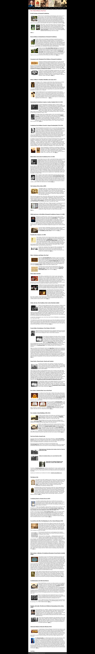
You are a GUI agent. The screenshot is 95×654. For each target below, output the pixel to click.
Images (40, 8)
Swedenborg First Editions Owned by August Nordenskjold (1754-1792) (46, 125)
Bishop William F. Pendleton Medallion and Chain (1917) (43, 79)
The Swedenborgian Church (58, 175)
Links (51, 8)
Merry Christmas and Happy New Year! (39, 255)
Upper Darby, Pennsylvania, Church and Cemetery (42, 361)
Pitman (37, 484)
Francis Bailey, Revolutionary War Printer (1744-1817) (42, 328)
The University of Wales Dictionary (37, 200)
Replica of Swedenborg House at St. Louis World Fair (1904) (50, 455)
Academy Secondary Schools (50, 426)
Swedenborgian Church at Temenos (58, 385)
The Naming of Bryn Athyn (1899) (38, 186)
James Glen (51, 348)
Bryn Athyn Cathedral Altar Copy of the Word (41, 390)
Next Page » (32, 651)
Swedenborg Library (51, 406)
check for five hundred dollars (51, 240)
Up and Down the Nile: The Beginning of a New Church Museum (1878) (46, 520)
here (63, 22)
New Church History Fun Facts (38, 10)
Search (61, 8)
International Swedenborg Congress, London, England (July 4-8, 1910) (46, 102)
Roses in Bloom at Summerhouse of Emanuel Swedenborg (43, 36)
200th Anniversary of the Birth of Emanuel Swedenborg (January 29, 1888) (47, 214)
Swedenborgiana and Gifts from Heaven (39, 580)
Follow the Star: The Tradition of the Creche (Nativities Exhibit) (44, 302)
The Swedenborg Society (49, 511)
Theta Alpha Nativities (35, 273)
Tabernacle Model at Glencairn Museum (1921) (41, 626)
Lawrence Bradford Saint (53, 260)
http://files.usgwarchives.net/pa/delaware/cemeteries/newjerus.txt (49, 379)
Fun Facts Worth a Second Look (37, 436)
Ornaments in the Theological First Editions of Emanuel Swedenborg (46, 59)
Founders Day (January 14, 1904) (38, 234)
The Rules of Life (34, 477)
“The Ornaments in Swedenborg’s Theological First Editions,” (47, 68)
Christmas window (38, 264)
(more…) (32, 32)
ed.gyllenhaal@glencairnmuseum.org (39, 653)
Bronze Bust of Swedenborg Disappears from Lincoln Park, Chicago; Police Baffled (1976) (54, 462)
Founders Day (49, 239)
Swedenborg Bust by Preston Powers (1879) (40, 498)
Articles (35, 8)
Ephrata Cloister (51, 342)
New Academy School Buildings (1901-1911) (40, 412)
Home (30, 8)
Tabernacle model (40, 637)
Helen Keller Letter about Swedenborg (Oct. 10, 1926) (42, 156)
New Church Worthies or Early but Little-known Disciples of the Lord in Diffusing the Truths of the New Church (47, 509)
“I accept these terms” (41, 345)
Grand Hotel (54, 217)
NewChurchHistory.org (47, 257)
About (56, 8)
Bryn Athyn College (38, 421)
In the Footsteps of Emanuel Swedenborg (39, 13)
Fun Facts (45, 8)
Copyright (31, 652)
